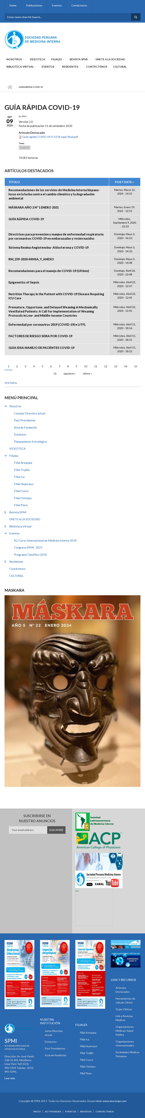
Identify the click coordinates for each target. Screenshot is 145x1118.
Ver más (10, 382)
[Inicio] (33, 39)
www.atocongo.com (114, 1101)
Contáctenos (79, 5)
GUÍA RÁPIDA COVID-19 (26, 219)
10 (85, 366)
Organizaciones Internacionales (125, 1043)
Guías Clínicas (124, 1009)
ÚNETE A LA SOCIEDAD (110, 59)
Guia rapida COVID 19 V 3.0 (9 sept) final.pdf (50, 136)
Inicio (10, 87)
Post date (123, 182)
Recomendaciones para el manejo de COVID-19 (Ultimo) (48, 271)
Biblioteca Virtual (20, 66)
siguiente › (69, 373)
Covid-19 (24, 147)
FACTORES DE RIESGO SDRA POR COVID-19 (40, 336)
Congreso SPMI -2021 (28, 547)
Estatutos (20, 434)
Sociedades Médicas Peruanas (128, 1054)
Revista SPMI (79, 59)
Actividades (53, 1111)
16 (54, 373)
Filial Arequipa (23, 462)
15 (135, 366)
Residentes (70, 66)
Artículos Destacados (123, 989)
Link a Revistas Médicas (124, 1018)
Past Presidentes (24, 420)
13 (115, 366)
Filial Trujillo (22, 470)
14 (125, 366)
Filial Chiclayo (23, 498)
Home (12, 5)
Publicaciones (34, 5)
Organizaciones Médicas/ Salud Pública (125, 1030)
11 (95, 366)
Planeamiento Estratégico (30, 441)
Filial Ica (19, 476)
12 (105, 366)
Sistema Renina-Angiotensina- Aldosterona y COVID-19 (48, 247)
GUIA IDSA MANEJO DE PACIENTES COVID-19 (41, 347)
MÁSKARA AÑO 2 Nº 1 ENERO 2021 (33, 207)
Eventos (57, 5)
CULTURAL (120, 66)
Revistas (85, 1111)
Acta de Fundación (25, 427)
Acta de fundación (55, 1055)
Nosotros (14, 59)
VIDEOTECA (37, 59)
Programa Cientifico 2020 (30, 554)
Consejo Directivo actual (29, 413)
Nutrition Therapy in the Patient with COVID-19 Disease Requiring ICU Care (56, 296)
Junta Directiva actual (53, 1032)
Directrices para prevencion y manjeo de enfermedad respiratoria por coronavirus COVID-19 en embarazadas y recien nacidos (55, 236)
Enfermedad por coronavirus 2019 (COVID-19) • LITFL (47, 324)
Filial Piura (21, 505)
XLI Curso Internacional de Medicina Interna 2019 (45, 540)
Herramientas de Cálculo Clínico (125, 1000)
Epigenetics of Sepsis (23, 282)
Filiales (56, 59)
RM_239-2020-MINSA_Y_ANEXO (31, 259)
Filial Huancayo (23, 484)
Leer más (10, 1078)
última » (87, 373)
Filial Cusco (21, 491)
